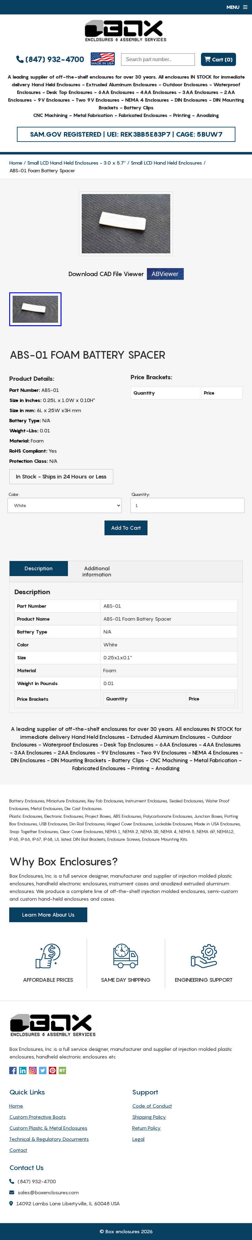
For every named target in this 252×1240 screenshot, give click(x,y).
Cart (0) (222, 59)
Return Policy (146, 1128)
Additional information (96, 571)
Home (15, 163)
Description (39, 568)
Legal (138, 1139)
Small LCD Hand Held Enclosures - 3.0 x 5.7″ (76, 163)
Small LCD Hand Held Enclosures (166, 163)
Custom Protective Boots (37, 1117)
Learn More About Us (48, 915)
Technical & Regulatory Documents (49, 1139)
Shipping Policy (149, 1117)
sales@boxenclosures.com (48, 1192)
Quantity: (141, 494)
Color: (14, 494)
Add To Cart (126, 528)
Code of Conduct (152, 1106)
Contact (18, 1150)
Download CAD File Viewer (106, 274)
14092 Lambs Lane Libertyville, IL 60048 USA (68, 1203)
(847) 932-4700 (54, 59)
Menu (233, 7)
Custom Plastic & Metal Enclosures (48, 1128)
